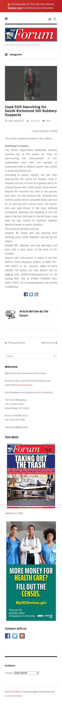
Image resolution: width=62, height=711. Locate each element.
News (48, 121)
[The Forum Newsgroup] (31, 40)
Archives (9, 673)
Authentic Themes (13, 696)
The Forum (35, 121)
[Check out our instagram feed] (22, 636)
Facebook (29, 381)
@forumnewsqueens (22, 385)
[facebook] (55, 19)
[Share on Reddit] (36, 294)
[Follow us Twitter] (15, 636)
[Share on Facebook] (26, 294)
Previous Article (16, 342)
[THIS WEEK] (31, 509)
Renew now (15, 7)
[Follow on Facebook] (7, 636)
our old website (44, 392)
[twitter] (50, 19)
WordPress (17, 691)
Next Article (47, 342)
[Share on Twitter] (31, 294)
